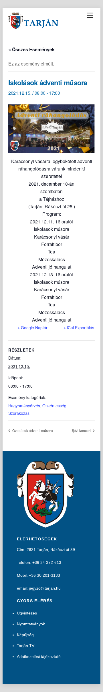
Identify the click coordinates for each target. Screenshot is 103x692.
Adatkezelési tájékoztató (39, 656)
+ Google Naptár (32, 327)
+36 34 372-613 (46, 562)
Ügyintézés (27, 613)
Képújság (25, 634)
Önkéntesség (54, 406)
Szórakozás (18, 413)
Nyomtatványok (31, 624)
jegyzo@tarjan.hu (45, 588)
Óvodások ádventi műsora (32, 430)
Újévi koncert (81, 430)
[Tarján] (33, 27)
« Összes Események (31, 49)
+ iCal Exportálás (79, 327)
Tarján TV (25, 645)
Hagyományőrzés (24, 406)
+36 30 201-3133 (44, 575)
